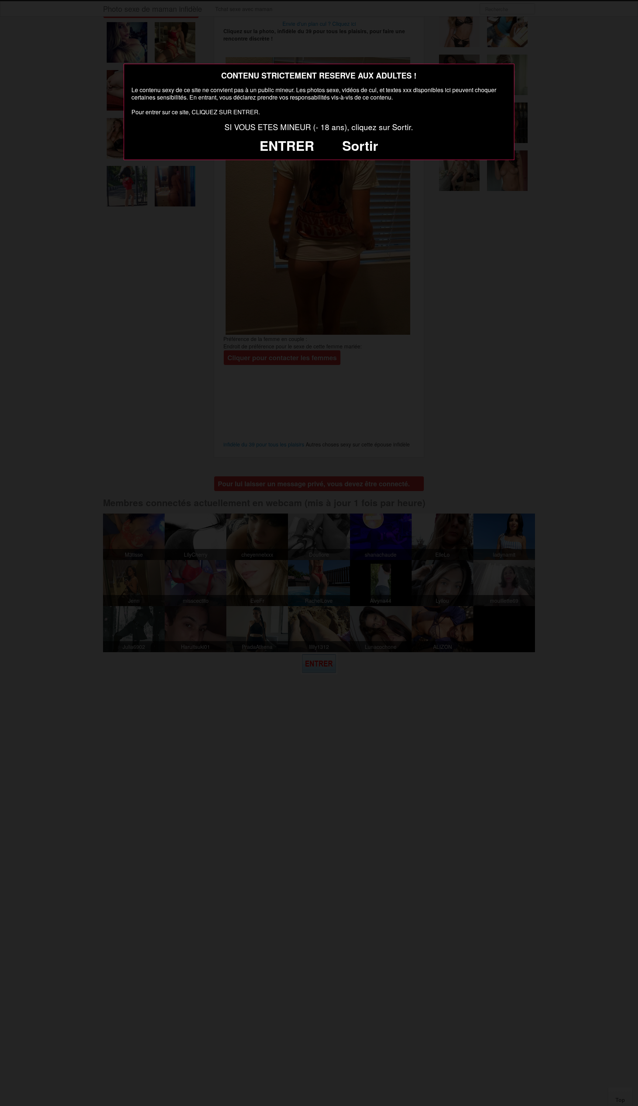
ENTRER (287, 145)
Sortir (360, 145)
